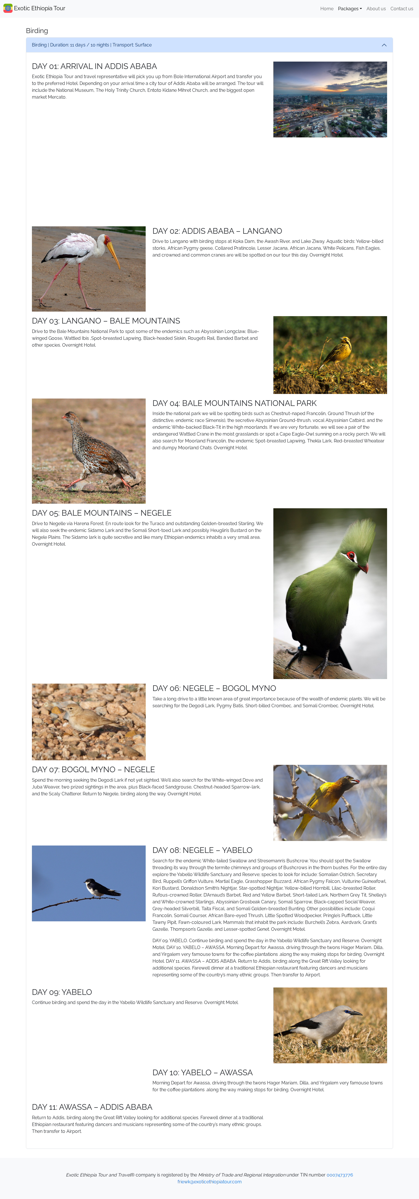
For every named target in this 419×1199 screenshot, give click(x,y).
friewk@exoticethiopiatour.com (210, 1181)
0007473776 (340, 1175)
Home (326, 8)
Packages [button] (348, 8)
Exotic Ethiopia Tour (39, 8)
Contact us (401, 8)
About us (376, 8)
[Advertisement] (209, 182)
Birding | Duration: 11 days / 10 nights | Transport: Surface (92, 45)
